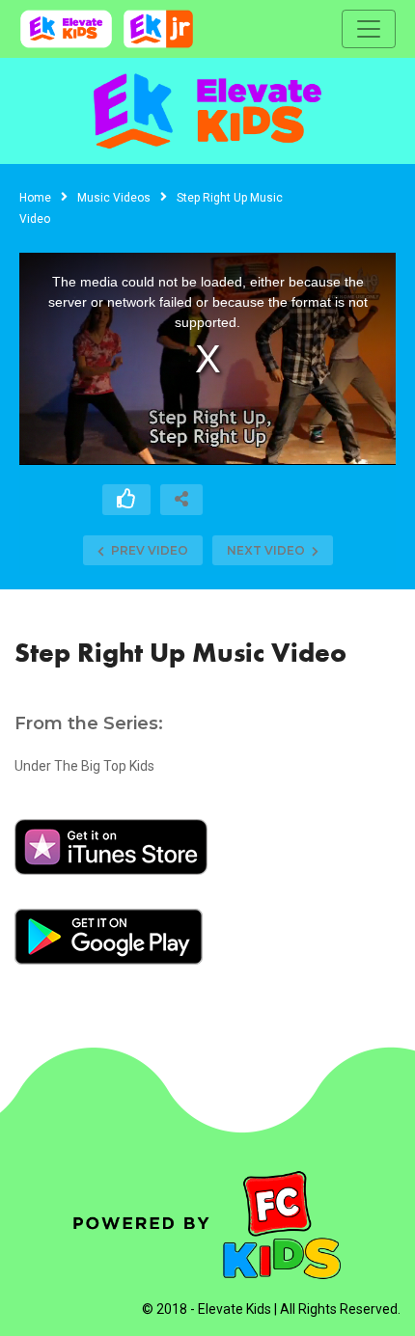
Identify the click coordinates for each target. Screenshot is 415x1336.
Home (35, 197)
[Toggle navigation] (369, 29)
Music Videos (114, 197)
